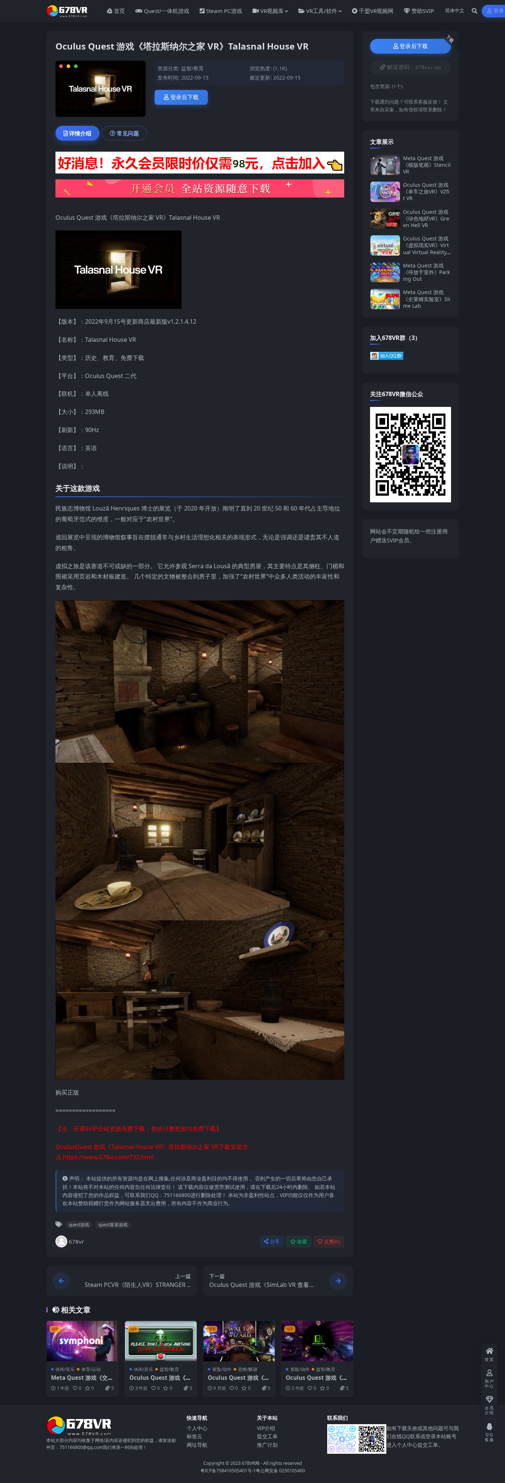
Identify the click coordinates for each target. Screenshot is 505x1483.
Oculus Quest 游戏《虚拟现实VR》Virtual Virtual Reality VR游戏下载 (426, 248)
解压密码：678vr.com (414, 67)
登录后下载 (184, 97)
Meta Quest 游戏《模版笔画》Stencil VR (427, 165)
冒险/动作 (221, 1369)
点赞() (332, 1241)
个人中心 (197, 1428)
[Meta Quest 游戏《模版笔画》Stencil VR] (385, 165)
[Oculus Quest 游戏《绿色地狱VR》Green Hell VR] (385, 219)
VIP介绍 (266, 1428)
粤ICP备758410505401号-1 (228, 1470)
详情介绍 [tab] (80, 133)
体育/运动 (91, 1369)
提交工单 (267, 1436)
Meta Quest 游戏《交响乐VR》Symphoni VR (82, 1381)
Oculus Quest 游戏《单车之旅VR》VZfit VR (426, 191)
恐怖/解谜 (247, 1369)
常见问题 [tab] (128, 133)
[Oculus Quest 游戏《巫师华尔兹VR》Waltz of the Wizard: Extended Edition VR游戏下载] (239, 1341)
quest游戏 (79, 1224)
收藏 (302, 1241)
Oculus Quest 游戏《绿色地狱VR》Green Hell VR (426, 218)
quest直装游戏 (113, 1224)
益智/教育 (192, 68)
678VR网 (251, 1463)
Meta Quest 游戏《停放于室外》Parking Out (426, 272)
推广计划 (267, 1444)
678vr (76, 1241)
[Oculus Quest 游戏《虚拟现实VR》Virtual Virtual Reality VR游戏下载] (385, 245)
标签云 (194, 1436)
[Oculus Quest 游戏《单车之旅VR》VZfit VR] (385, 192)
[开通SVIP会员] (199, 191)
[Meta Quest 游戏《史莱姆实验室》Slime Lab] (385, 299)
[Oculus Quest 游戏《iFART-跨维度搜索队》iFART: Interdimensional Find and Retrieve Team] (317, 1341)
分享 (275, 1241)
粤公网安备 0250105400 (280, 1470)
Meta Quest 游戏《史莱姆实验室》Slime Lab (426, 299)
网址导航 (197, 1444)
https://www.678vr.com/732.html (108, 1157)
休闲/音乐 (65, 1369)
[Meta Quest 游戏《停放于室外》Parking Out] (385, 272)
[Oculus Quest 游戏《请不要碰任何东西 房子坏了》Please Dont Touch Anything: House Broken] (161, 1341)
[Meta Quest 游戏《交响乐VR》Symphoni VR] (82, 1341)
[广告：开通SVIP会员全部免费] (199, 164)
